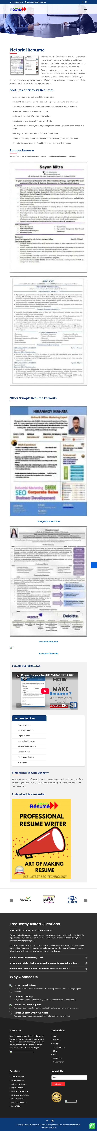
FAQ (54, 1054)
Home (55, 1036)
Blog (55, 1051)
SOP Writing (22, 762)
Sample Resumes (59, 1047)
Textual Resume (17, 1077)
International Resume (26, 741)
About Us (56, 1040)
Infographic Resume (25, 730)
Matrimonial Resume (26, 757)
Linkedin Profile (24, 752)
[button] (11, 900)
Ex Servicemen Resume (27, 746)
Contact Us (57, 1058)
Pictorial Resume (24, 725)
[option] (25, 899)
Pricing (55, 1043)
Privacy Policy (58, 1062)
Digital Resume (24, 736)
